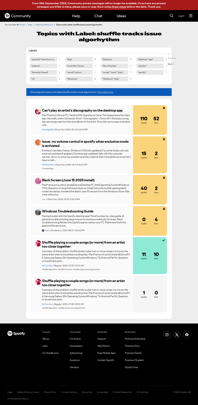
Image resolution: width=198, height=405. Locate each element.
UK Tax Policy (142, 392)
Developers (76, 346)
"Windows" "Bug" (110, 78)
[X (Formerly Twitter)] (177, 334)
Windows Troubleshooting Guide (67, 211)
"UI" (33, 78)
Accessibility (103, 392)
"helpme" (35, 65)
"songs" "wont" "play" (112, 72)
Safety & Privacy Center (28, 392)
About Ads (87, 392)
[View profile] (38, 111)
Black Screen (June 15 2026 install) (68, 180)
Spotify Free (131, 367)
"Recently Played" (39, 72)
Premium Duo (132, 346)
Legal (10, 392)
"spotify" (142, 72)
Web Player (103, 346)
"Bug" (69, 59)
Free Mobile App (106, 353)
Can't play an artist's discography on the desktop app (82, 110)
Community (21, 15)
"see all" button (74, 72)
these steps (119, 6)
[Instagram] (167, 334)
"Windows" (72, 78)
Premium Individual (135, 338)
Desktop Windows (44, 24)
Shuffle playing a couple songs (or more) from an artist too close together (83, 244)
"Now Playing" (109, 65)
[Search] (171, 16)
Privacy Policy (50, 392)
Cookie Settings (69, 392)
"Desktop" (107, 59)
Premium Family (133, 353)
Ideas (121, 15)
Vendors (74, 367)
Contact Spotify (105, 360)
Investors (75, 360)
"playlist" (142, 65)
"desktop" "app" (145, 59)
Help (76, 15)
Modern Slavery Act (122, 392)
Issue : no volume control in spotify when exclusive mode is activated (85, 143)
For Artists (75, 338)
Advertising (76, 353)
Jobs (45, 346)
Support (101, 338)
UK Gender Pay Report (17, 398)
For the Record (50, 353)
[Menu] (190, 16)
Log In (181, 16)
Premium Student (134, 360)
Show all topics (105, 92)
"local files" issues (75, 65)
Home (22, 24)
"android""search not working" (46, 59)
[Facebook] (187, 334)
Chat (98, 15)
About (45, 338)
